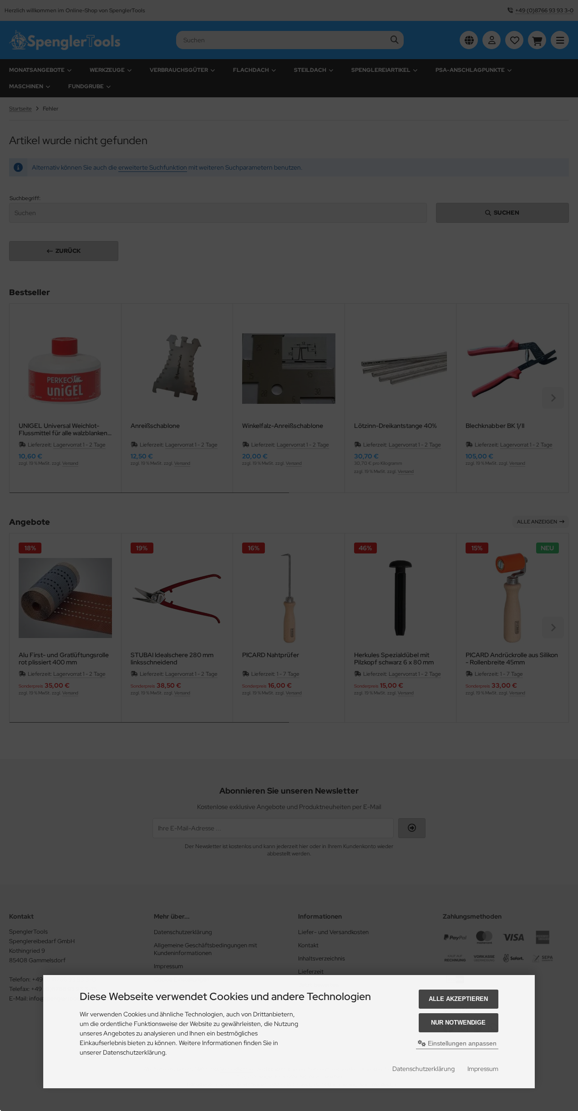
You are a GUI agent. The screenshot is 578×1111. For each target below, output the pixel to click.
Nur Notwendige (458, 1022)
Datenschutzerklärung (423, 1069)
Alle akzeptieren (458, 998)
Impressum (482, 1069)
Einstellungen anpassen (461, 1043)
